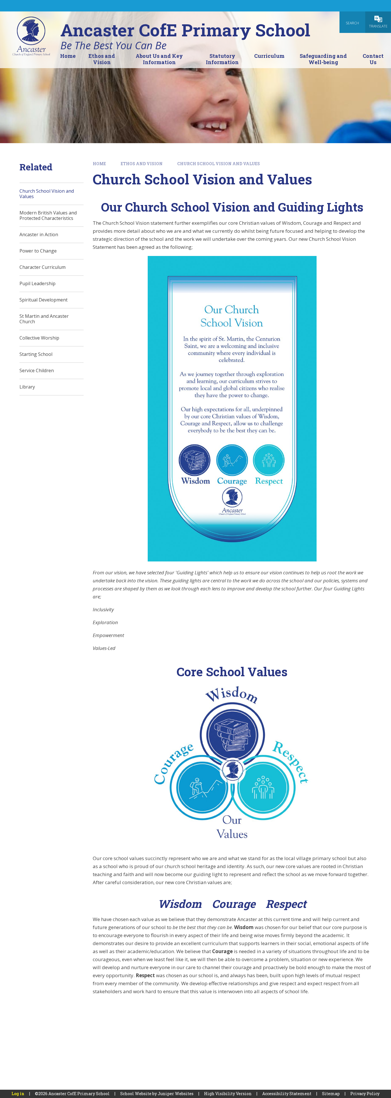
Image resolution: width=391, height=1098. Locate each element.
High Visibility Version (228, 1093)
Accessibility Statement (286, 1093)
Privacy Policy (365, 1093)
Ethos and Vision (142, 163)
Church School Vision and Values (218, 163)
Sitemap (331, 1093)
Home (99, 163)
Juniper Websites (175, 1093)
